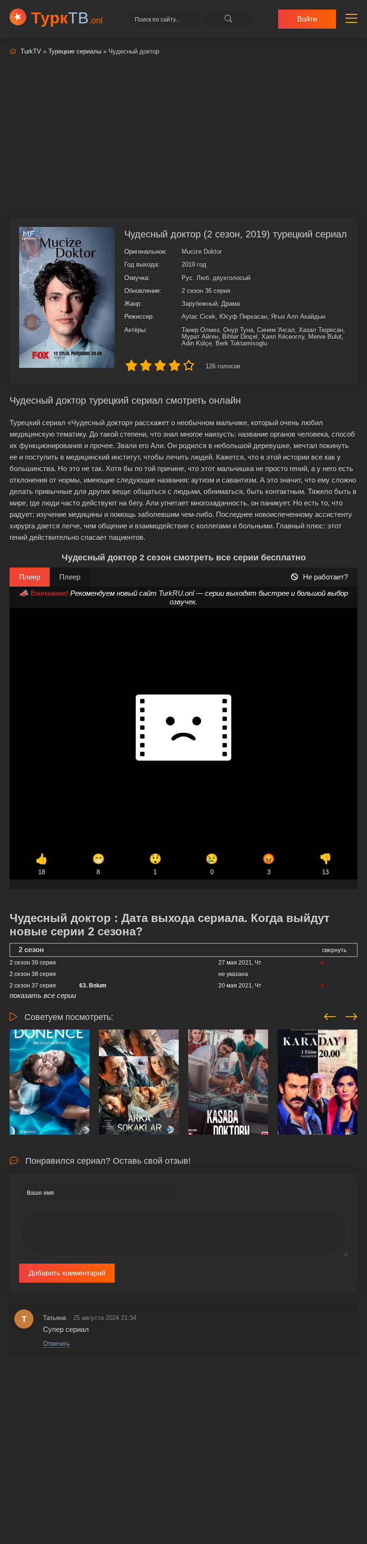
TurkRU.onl (176, 593)
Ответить (56, 1343)
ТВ (67, 18)
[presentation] (330, 1015)
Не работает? (325, 577)
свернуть (334, 950)
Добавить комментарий (67, 1273)
